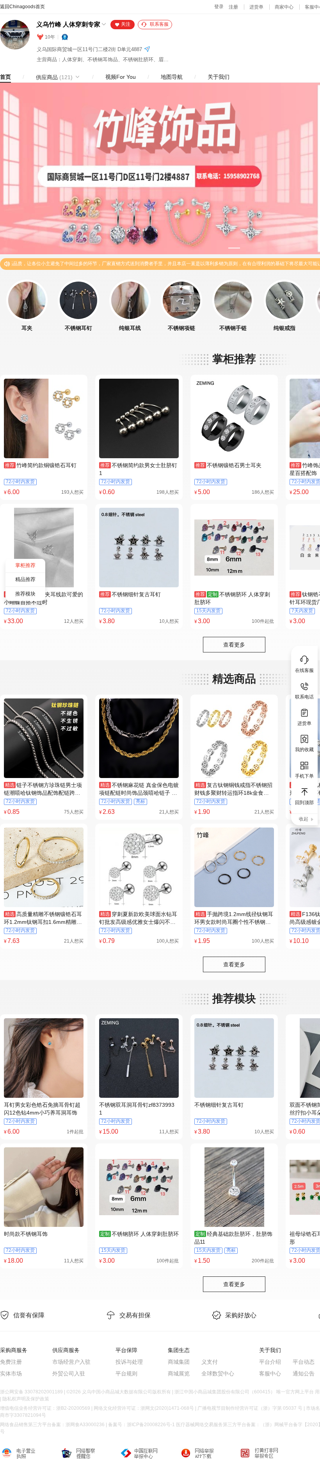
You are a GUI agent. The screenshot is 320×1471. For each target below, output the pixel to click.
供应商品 (54, 77)
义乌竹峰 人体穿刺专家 (68, 24)
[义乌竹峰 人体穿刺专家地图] (147, 49)
